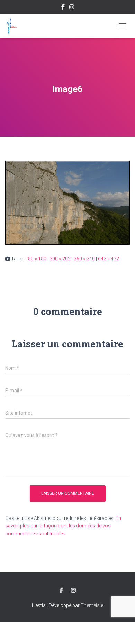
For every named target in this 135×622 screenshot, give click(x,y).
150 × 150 (35, 258)
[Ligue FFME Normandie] (14, 25)
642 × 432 (108, 258)
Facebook (63, 8)
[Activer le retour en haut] (121, 608)
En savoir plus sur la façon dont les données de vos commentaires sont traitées (63, 525)
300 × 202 (60, 258)
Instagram (71, 8)
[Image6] (67, 202)
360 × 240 (84, 258)
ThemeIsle (92, 605)
